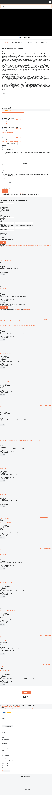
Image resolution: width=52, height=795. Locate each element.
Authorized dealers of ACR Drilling (7, 708)
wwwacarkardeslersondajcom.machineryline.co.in (13, 112)
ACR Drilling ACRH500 (6, 522)
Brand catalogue (5, 755)
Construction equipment (5, 706)
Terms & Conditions (6, 745)
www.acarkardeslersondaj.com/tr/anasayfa (11, 123)
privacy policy (20, 193)
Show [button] (11, 119)
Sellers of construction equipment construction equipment (27, 708)
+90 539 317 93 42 (17, 128)
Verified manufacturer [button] (7, 104)
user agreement (28, 193)
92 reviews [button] (14, 110)
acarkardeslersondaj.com (7, 132)
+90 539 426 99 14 (17, 119)
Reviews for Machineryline (7, 752)
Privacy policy (5, 748)
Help (3, 720)
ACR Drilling (3, 288)
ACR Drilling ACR (4, 382)
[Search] (50, 6)
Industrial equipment (15, 706)
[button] (50, 2)
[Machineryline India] (9, 2)
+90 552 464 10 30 (17, 137)
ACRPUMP (3, 468)
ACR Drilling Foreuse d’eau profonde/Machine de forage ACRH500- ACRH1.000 (20, 440)
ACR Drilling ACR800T (5, 353)
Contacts (4, 723)
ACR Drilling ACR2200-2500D (7, 610)
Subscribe (4, 307)
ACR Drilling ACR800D (6, 260)
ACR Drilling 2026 (4, 670)
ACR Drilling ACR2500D (6, 582)
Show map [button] (25, 163)
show (2, 237)
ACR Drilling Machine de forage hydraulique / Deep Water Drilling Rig (17, 325)
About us (4, 718)
